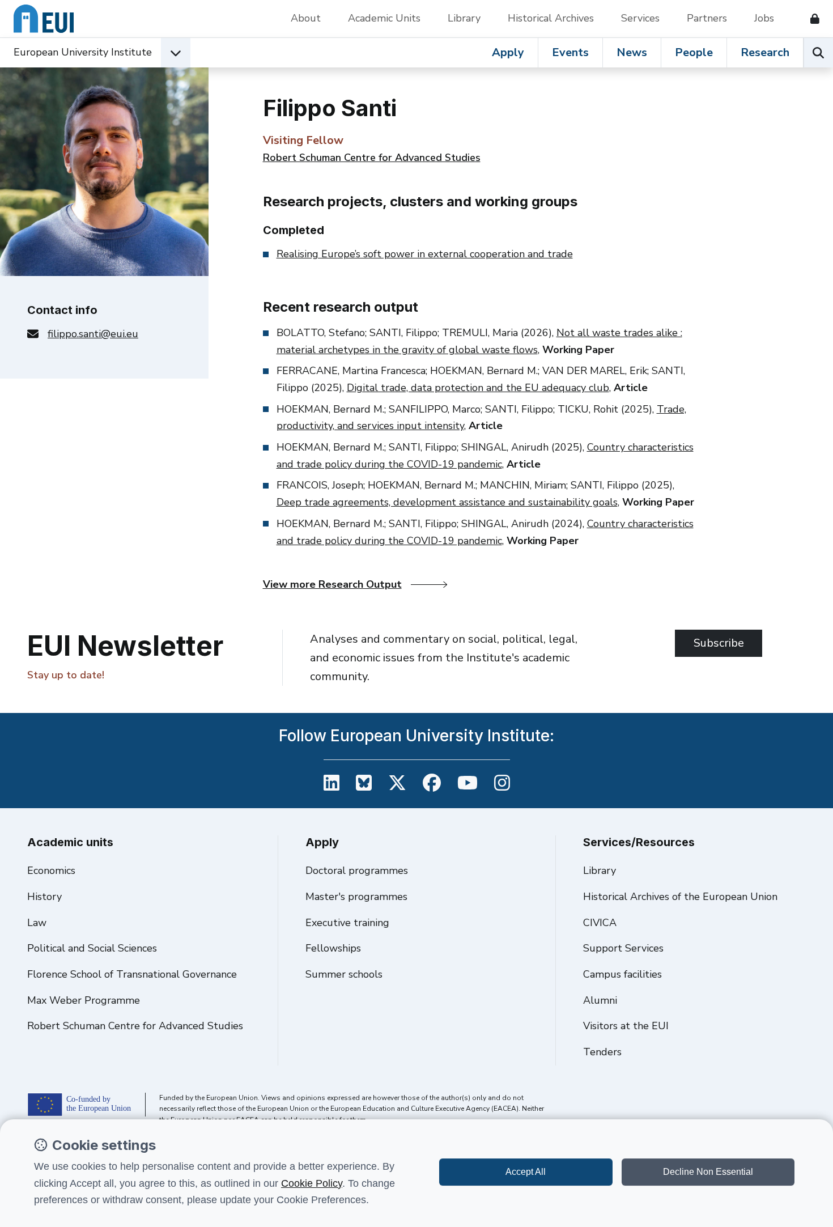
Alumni (600, 1000)
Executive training (347, 922)
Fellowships (333, 948)
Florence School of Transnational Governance (132, 974)
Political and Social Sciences (92, 948)
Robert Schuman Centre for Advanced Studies (372, 157)
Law (36, 922)
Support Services (623, 948)
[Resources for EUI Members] (810, 18)
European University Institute (83, 52)
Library (464, 18)
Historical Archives (551, 18)
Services (640, 18)
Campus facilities (622, 974)
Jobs (764, 18)
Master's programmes (356, 896)
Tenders (602, 1052)
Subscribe (719, 643)
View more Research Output (332, 584)
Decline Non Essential (708, 1172)
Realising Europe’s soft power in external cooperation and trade (425, 254)
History (44, 896)
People (694, 52)
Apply (508, 52)
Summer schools (343, 974)
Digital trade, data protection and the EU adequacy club (478, 387)
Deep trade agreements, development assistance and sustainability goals (447, 502)
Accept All (525, 1172)
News (632, 52)
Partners (707, 18)
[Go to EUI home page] (44, 19)
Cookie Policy (311, 1183)
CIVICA (600, 922)
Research (765, 52)
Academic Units (384, 18)
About (306, 18)
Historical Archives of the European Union (680, 896)
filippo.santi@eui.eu (93, 334)
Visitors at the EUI (626, 1026)
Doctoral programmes (356, 870)
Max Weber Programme (83, 1000)
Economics (51, 870)
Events (570, 52)
